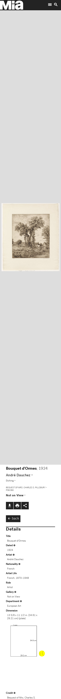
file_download (9, 505)
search (56, 4)
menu (50, 4)
